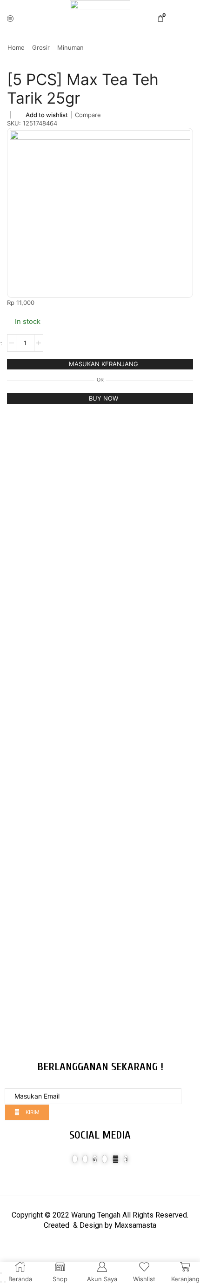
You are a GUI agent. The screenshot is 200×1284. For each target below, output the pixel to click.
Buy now (103, 398)
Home (16, 47)
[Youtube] (115, 1159)
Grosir (41, 47)
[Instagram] (95, 1159)
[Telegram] (126, 1159)
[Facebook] (75, 1159)
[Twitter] (85, 1159)
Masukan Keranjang (103, 364)
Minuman (70, 47)
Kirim (32, 1112)
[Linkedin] (104, 1159)
